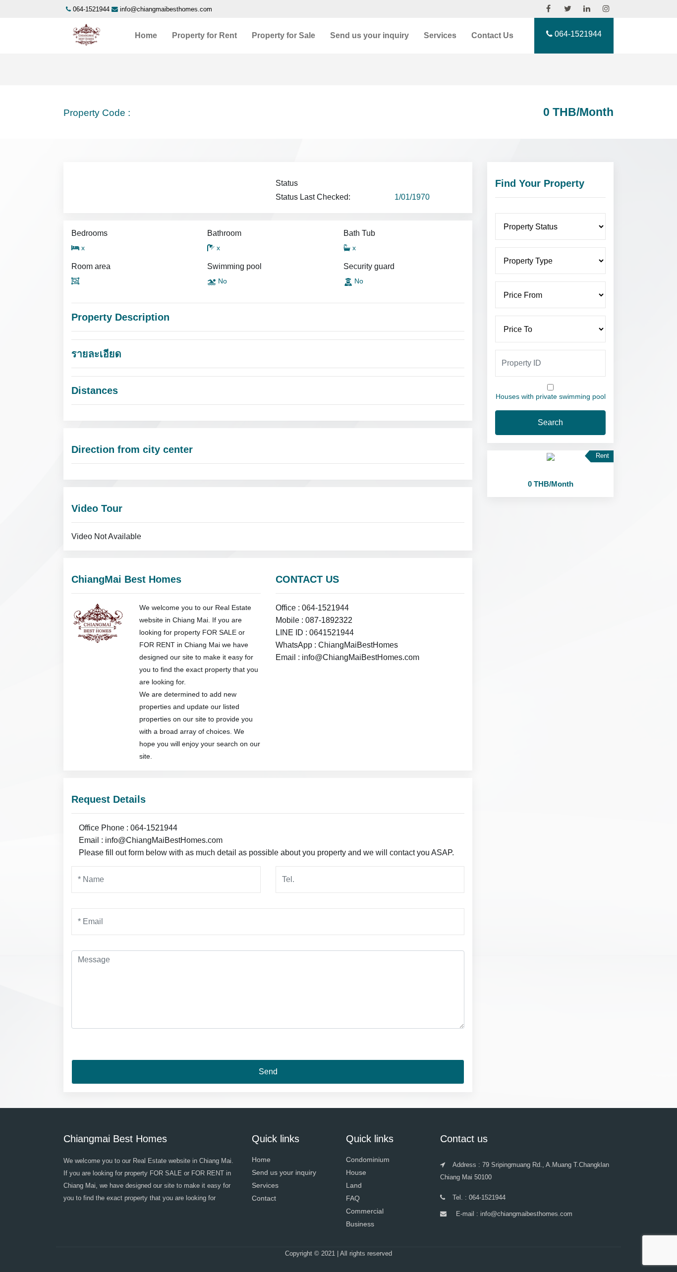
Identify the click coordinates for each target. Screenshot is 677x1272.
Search (550, 422)
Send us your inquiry (369, 35)
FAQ (353, 1198)
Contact (264, 1198)
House (356, 1172)
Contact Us (492, 35)
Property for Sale (283, 35)
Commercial (365, 1211)
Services (440, 35)
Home (146, 35)
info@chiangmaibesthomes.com (166, 9)
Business (360, 1224)
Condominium (368, 1159)
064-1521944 (91, 9)
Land (354, 1185)
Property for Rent (204, 35)
